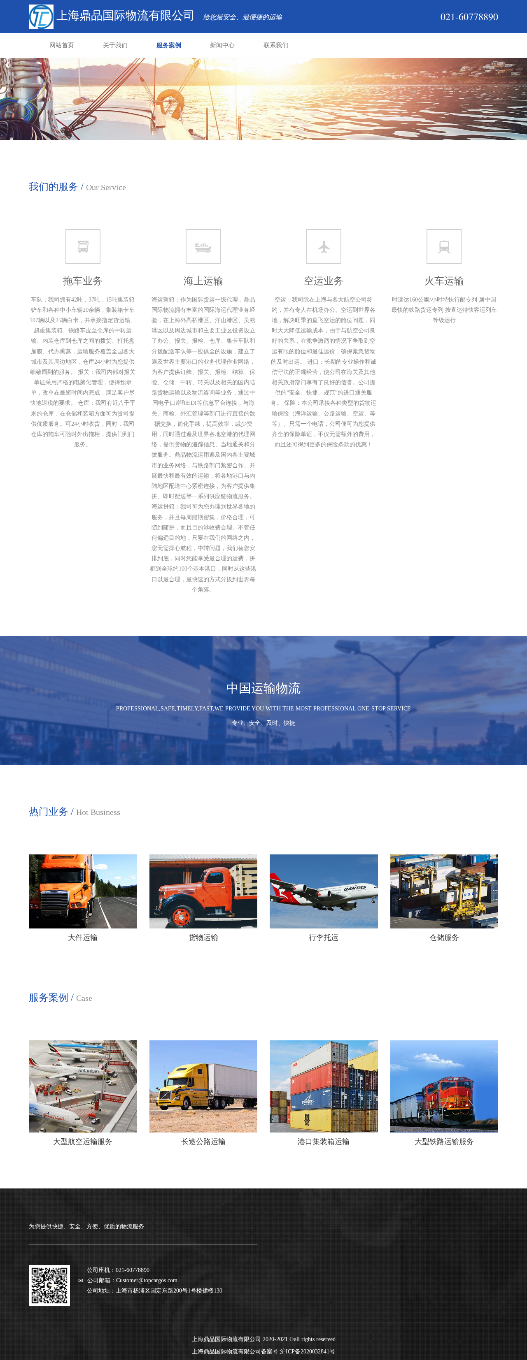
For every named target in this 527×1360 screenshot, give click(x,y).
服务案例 (168, 45)
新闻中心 (222, 45)
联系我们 (276, 45)
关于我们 (115, 45)
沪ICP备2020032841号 (307, 1351)
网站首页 (61, 45)
